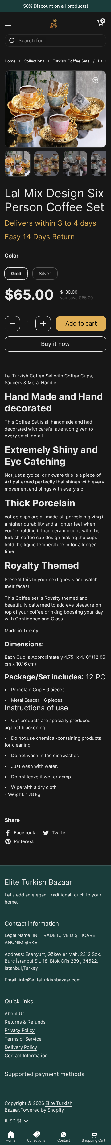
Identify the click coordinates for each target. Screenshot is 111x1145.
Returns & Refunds (25, 1022)
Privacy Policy (20, 1030)
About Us (15, 1013)
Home (10, 61)
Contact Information (26, 1055)
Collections (34, 61)
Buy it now (55, 343)
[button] (100, 23)
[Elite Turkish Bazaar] (54, 23)
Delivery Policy (21, 1047)
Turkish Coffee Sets (71, 61)
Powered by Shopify (42, 1110)
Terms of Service (23, 1039)
